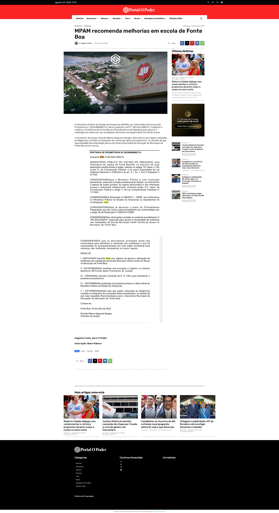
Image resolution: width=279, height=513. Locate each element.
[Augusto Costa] (76, 43)
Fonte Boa (90, 351)
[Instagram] (212, 2)
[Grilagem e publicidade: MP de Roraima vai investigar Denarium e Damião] (176, 178)
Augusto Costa (86, 43)
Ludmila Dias (186, 170)
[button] (201, 18)
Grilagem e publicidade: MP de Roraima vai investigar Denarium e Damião (192, 180)
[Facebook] (208, 2)
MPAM (97, 351)
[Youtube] (221, 2)
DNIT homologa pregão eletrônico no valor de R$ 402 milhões (193, 195)
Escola (83, 351)
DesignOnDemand (159, 511)
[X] (217, 2)
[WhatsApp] (202, 43)
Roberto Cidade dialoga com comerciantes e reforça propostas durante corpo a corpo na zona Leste (187, 85)
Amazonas (78, 26)
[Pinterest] (192, 43)
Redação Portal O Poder (186, 77)
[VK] (197, 43)
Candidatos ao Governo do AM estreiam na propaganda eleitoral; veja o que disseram (192, 165)
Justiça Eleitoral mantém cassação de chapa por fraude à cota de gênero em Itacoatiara (193, 148)
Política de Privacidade (84, 496)
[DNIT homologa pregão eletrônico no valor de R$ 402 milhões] (176, 195)
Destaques (87, 26)
